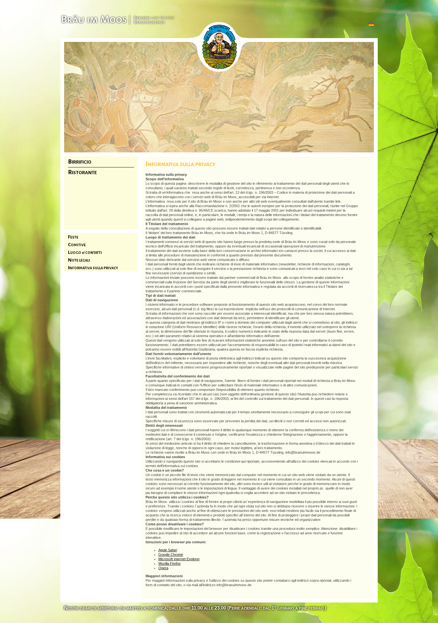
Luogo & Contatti (85, 253)
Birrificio (79, 162)
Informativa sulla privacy (93, 268)
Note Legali (79, 260)
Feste (73, 237)
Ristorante (82, 172)
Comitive (77, 245)
